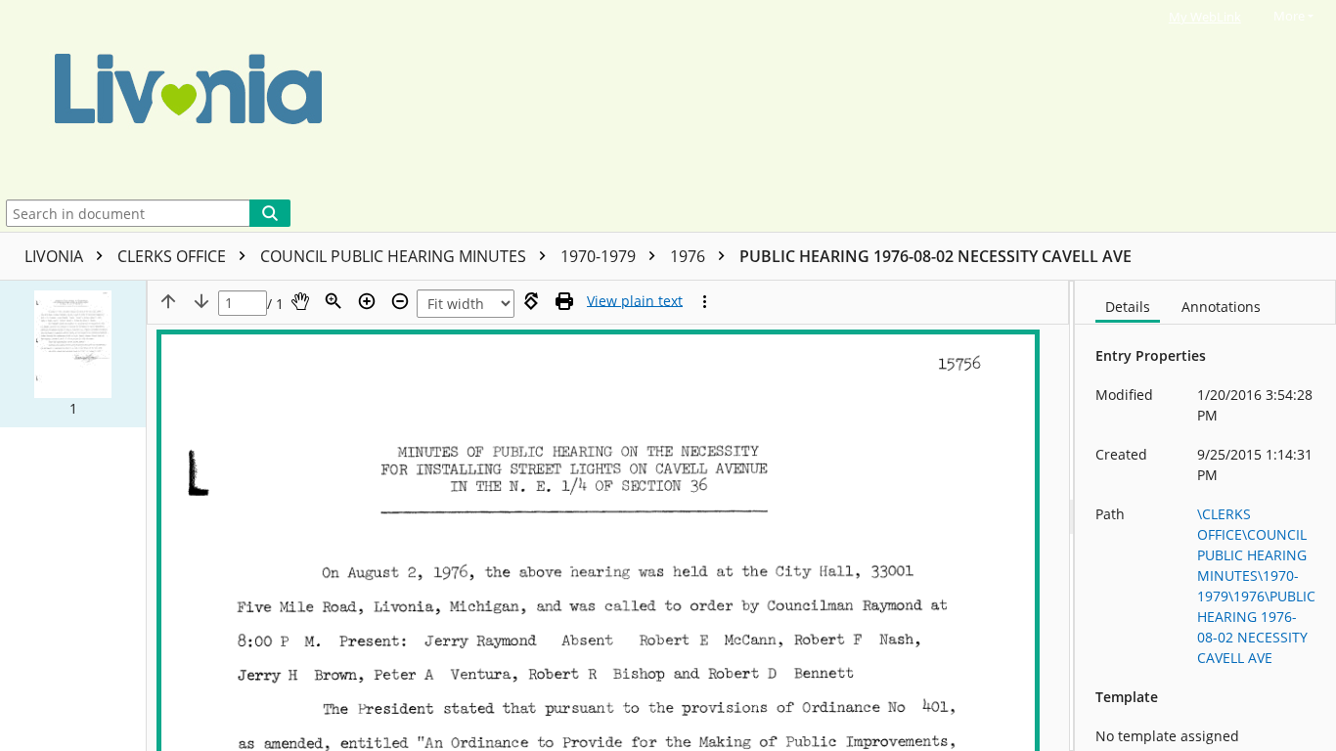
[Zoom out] (400, 301)
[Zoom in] (366, 301)
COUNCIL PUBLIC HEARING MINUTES (395, 256)
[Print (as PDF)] (564, 301)
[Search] (269, 213)
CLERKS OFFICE (173, 256)
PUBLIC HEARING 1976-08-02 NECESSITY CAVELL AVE (935, 256)
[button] (73, 354)
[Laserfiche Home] (630, 97)
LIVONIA (55, 256)
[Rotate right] (531, 301)
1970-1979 (600, 256)
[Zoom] (333, 301)
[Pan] (300, 301)
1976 (689, 256)
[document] (1205, 516)
